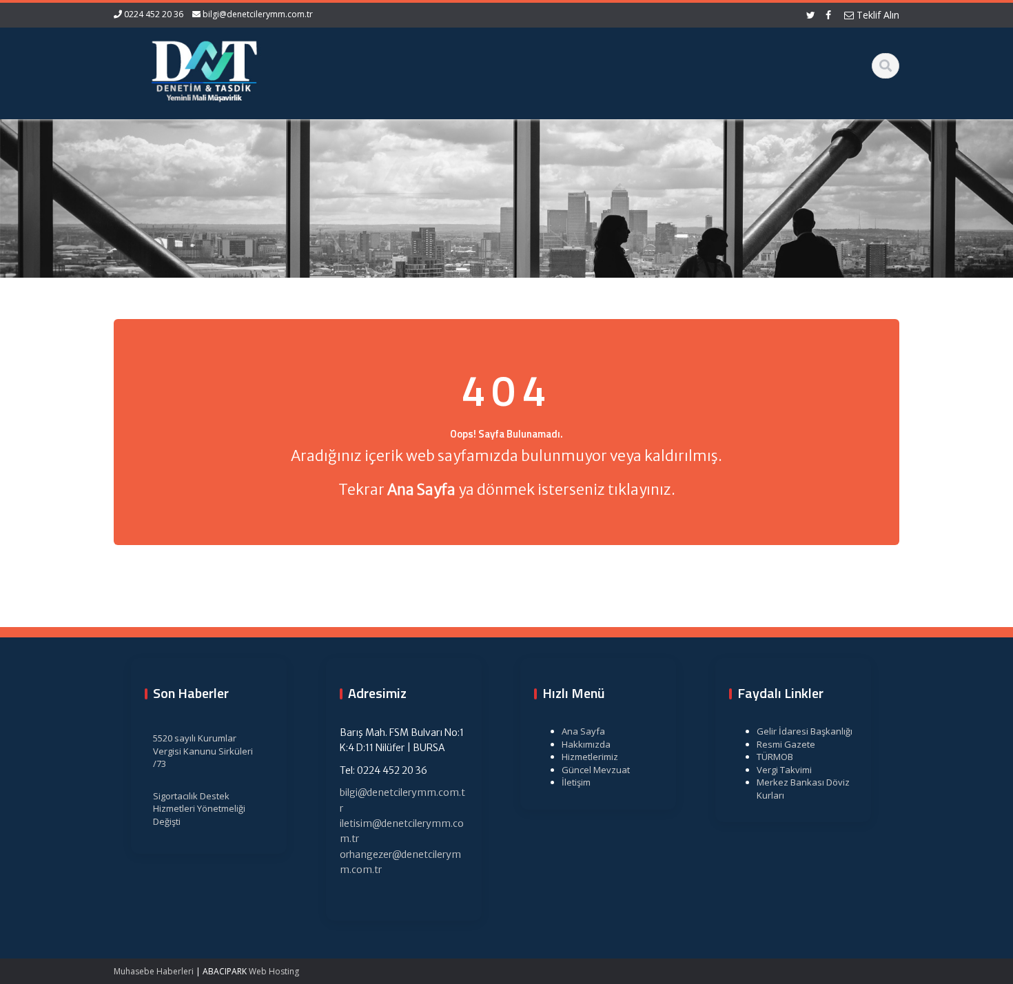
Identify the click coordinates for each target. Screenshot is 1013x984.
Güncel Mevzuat (596, 769)
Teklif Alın (876, 14)
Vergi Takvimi (784, 769)
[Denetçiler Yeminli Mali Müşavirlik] (204, 69)
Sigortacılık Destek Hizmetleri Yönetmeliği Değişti (199, 809)
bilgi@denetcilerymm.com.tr (258, 14)
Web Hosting (274, 971)
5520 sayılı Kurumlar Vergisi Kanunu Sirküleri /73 (203, 751)
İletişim (576, 782)
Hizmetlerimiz (590, 756)
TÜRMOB (775, 756)
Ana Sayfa (583, 731)
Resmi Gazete (786, 744)
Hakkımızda (586, 744)
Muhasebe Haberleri (154, 971)
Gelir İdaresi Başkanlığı (804, 731)
